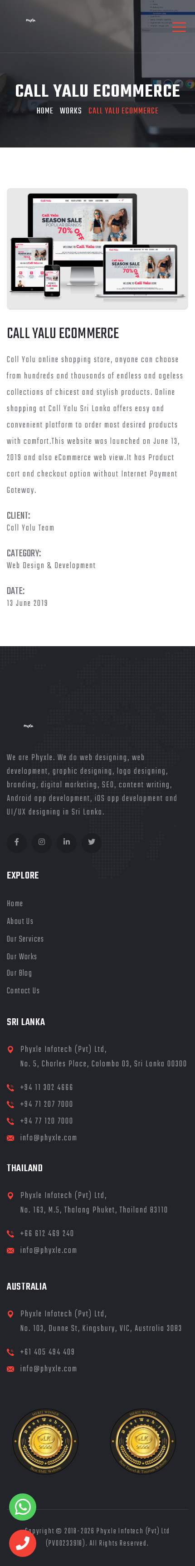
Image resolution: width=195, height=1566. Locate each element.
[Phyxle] (33, 26)
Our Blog (19, 973)
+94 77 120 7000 (46, 1121)
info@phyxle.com (49, 1138)
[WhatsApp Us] (22, 1507)
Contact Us (23, 991)
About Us (20, 921)
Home (45, 111)
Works (71, 111)
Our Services (25, 939)
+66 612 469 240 (47, 1234)
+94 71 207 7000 (46, 1104)
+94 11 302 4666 (46, 1088)
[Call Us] (22, 1543)
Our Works (22, 957)
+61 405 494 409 (47, 1352)
